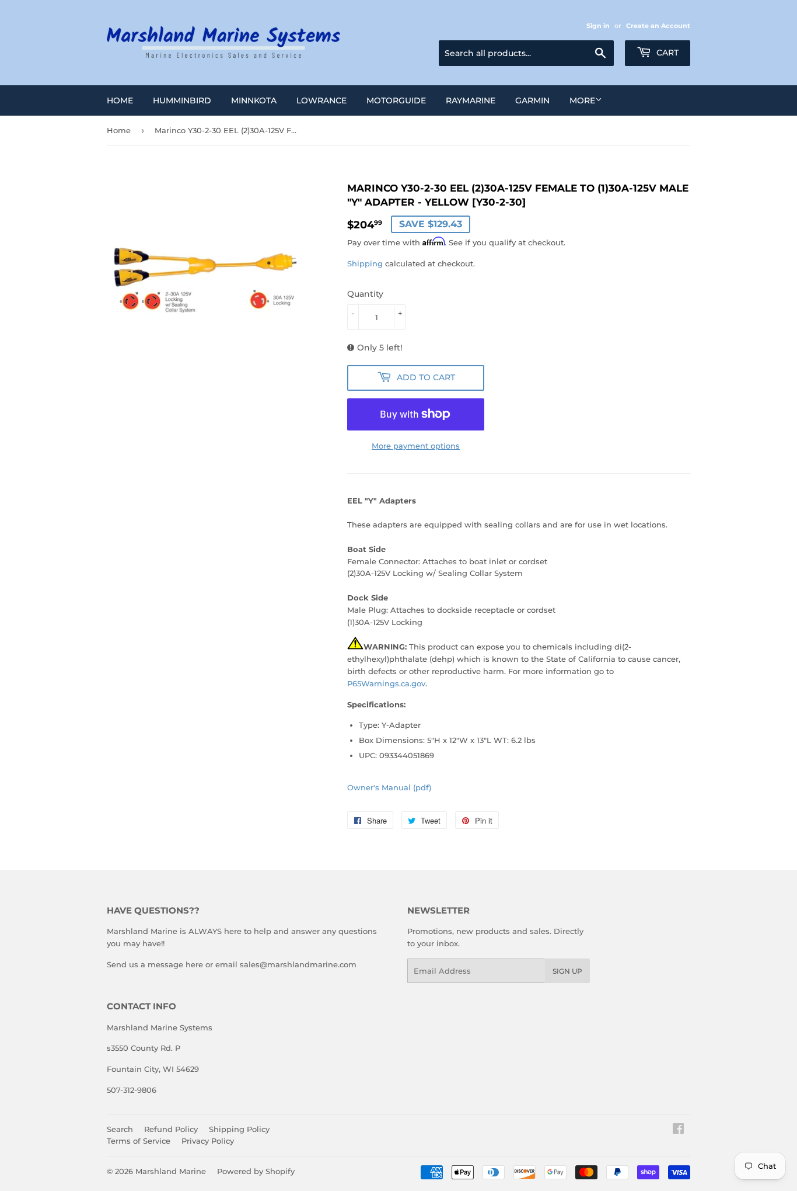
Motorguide (396, 100)
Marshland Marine (170, 1171)
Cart (666, 52)
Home (120, 100)
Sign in (598, 26)
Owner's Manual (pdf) (389, 787)
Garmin (532, 100)
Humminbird (182, 100)
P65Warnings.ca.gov (386, 683)
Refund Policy (171, 1129)
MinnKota (254, 100)
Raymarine (470, 100)
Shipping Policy (239, 1129)
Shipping (365, 263)
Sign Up (567, 971)
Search (120, 1129)
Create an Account (658, 26)
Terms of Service (138, 1140)
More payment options (416, 445)
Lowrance (321, 100)
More (582, 100)
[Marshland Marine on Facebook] (678, 1130)
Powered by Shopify (256, 1171)
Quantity (365, 294)
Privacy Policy (207, 1140)
